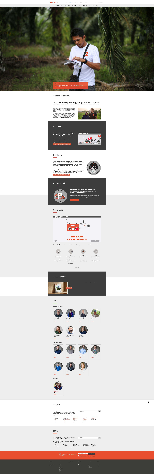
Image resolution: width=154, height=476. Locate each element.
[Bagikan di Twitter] (148, 402)
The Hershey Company (95, 417)
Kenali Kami (71, 2)
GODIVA (74, 419)
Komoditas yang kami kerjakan (52, 465)
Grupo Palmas (75, 421)
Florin (74, 417)
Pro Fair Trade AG (85, 419)
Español (89, 465)
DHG (64, 420)
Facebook (98, 465)
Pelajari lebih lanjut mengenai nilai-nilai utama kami (61, 174)
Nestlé (83, 417)
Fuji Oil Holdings (75, 418)
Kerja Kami (51, 461)
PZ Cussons (84, 421)
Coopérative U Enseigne (67, 419)
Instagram (98, 466)
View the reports (69, 287)
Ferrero (65, 422)
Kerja (66, 2)
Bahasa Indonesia (100, 2)
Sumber (79, 464)
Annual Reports (85, 5)
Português (89, 466)
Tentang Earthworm (59, 5)
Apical (55, 419)
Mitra (97, 5)
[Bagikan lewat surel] (148, 403)
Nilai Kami (69, 5)
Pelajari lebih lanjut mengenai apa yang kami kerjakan (62, 144)
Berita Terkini (80, 465)
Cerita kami (79, 5)
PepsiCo (84, 418)
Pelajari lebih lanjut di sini (74, 200)
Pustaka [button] (81, 2)
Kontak (86, 2)
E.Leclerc (65, 421)
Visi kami (65, 5)
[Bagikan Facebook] (148, 401)
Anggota (93, 5)
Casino (56, 422)
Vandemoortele (94, 418)
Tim (89, 5)
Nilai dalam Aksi (74, 5)
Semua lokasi (80, 461)
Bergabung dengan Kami (72, 463)
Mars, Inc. (74, 422)
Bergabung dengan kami (71, 462)
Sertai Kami (76, 2)
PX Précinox (84, 420)
